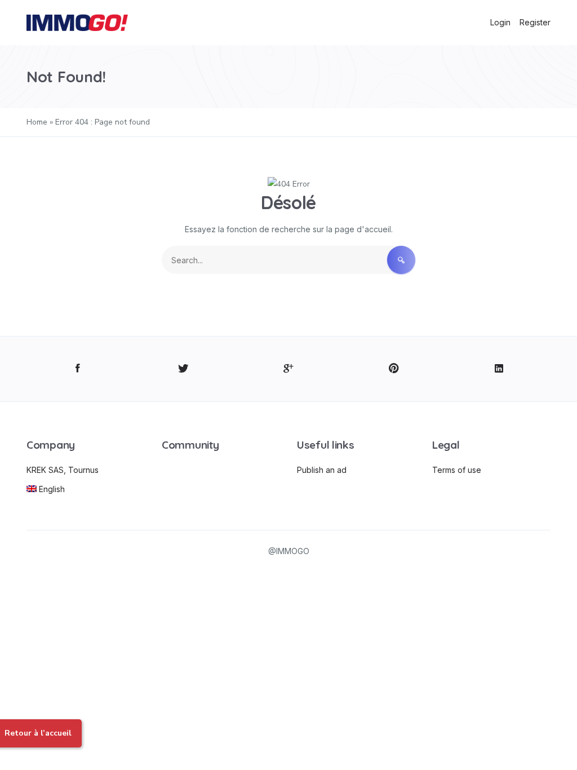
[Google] (289, 369)
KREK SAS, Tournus (62, 470)
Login (500, 22)
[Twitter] (183, 369)
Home (36, 122)
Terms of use (456, 470)
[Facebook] (78, 369)
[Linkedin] (499, 369)
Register (535, 22)
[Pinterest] (393, 369)
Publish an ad (322, 470)
